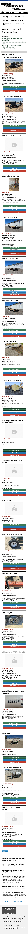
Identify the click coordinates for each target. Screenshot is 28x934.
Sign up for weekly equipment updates (9, 909)
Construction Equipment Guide (10, 927)
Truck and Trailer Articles (19, 17)
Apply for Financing (14, 86)
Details (14, 88)
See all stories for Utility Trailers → (10, 48)
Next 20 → (5, 851)
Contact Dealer (14, 91)
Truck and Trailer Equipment (7, 17)
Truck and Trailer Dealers (7, 24)
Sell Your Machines (20, 23)
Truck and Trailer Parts (9, 20)
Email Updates (19, 20)
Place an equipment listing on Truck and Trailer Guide (9, 913)
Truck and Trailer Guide (8, 925)
